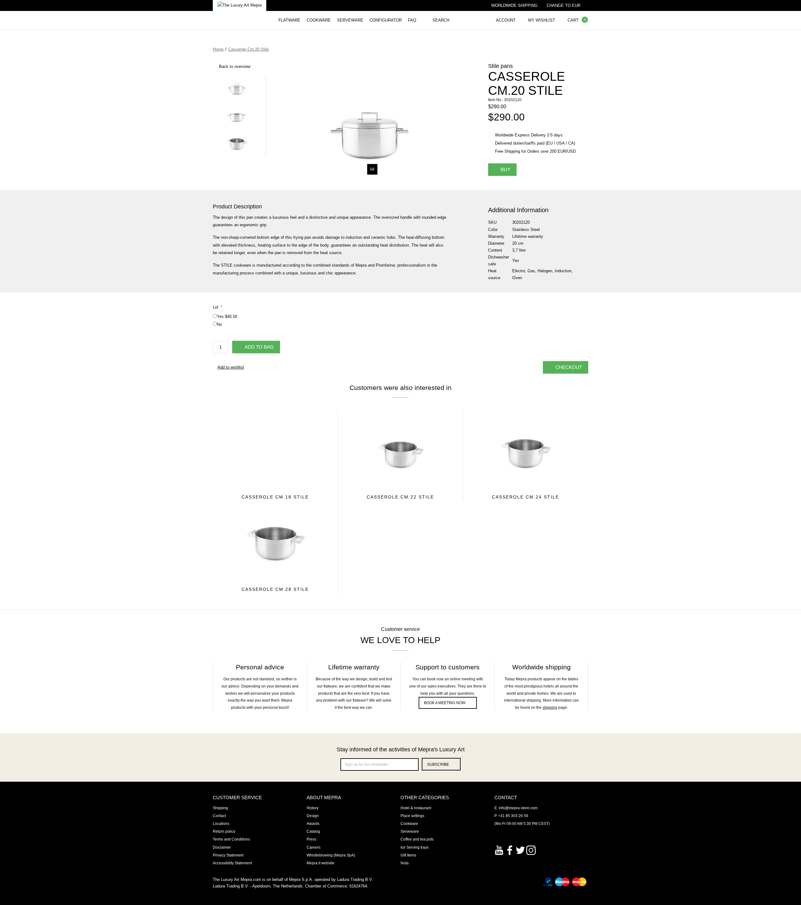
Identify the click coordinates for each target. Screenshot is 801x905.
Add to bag (259, 347)
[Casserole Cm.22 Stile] (400, 449)
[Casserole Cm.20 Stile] (237, 142)
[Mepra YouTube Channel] (499, 849)
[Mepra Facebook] (509, 849)
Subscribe (438, 764)
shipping (550, 707)
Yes (227, 316)
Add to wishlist (230, 367)
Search (440, 20)
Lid (217, 307)
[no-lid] (237, 114)
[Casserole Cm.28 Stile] (275, 541)
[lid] (237, 87)
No (219, 324)
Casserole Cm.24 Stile (525, 496)
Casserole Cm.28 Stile (275, 589)
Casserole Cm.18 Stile (275, 496)
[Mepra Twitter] (520, 849)
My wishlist (541, 20)
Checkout (568, 367)
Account (506, 20)
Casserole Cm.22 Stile (400, 496)
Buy (505, 169)
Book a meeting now (444, 703)
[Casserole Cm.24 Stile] (525, 449)
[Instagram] (531, 849)
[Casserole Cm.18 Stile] (275, 449)
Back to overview (234, 66)
